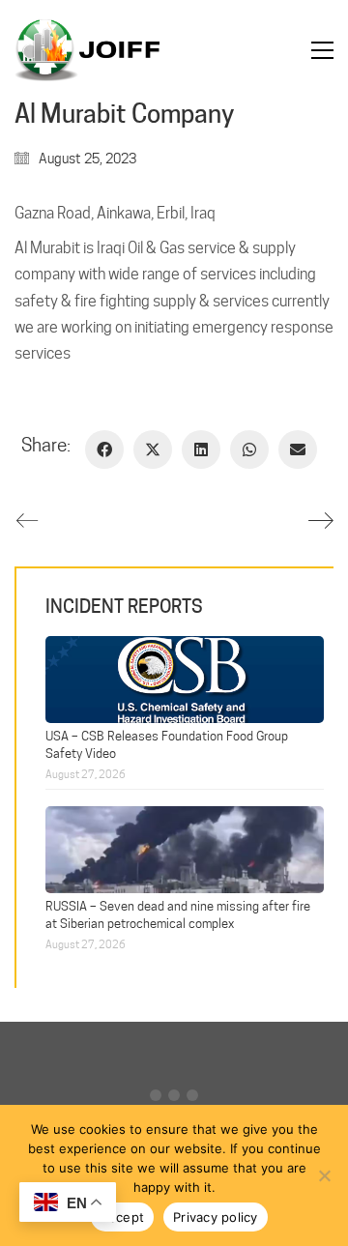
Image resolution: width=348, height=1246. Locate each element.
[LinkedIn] (201, 449)
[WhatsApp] (249, 449)
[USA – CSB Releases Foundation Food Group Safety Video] (184, 677)
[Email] (297, 449)
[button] (322, 50)
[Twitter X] (152, 449)
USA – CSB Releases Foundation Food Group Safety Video (166, 744)
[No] (324, 1175)
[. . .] (174, 1099)
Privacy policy (215, 1217)
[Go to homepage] (87, 50)
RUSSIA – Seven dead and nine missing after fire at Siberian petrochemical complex (177, 914)
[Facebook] (104, 449)
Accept (123, 1217)
